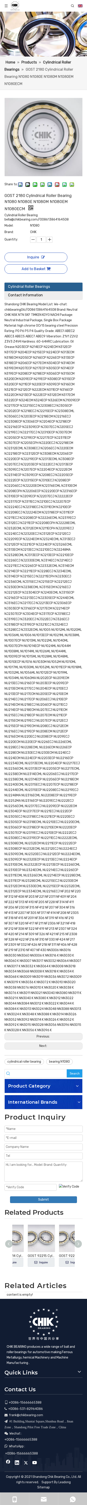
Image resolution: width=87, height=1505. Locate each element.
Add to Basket (34, 269)
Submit (43, 1199)
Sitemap (43, 1487)
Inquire (33, 257)
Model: (8, 225)
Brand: (9, 232)
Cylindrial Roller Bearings (29, 286)
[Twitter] (25, 1463)
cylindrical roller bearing (24, 1062)
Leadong (64, 1482)
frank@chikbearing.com (26, 1415)
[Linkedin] (17, 1463)
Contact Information (25, 295)
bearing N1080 (59, 1062)
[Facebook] (8, 1463)
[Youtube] (34, 1463)
